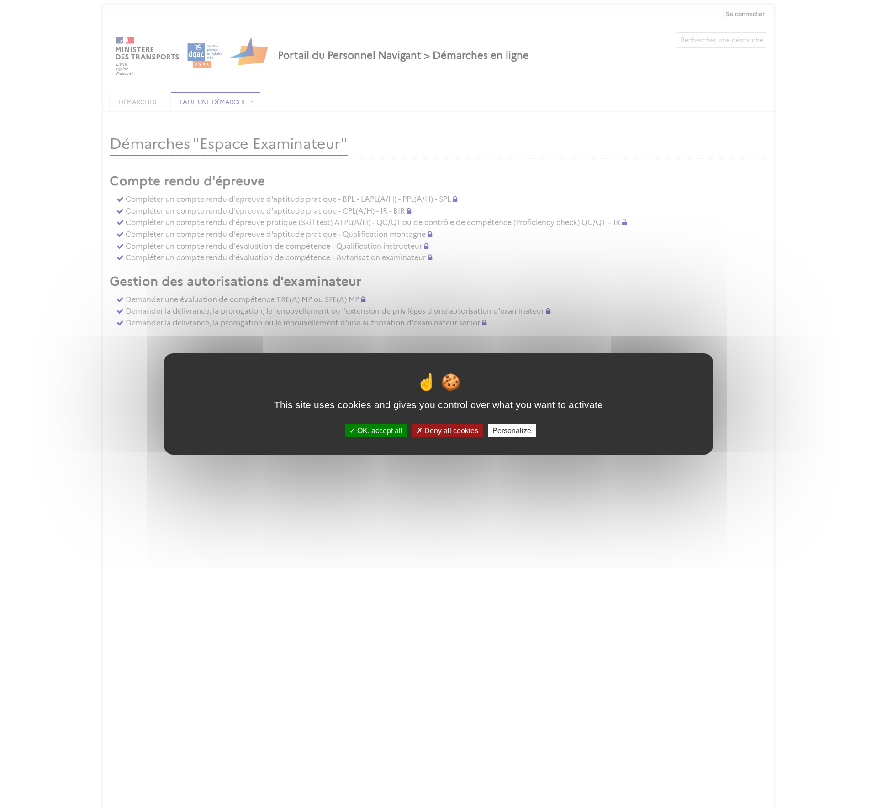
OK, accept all (378, 431)
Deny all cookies (450, 431)
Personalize (511, 431)
